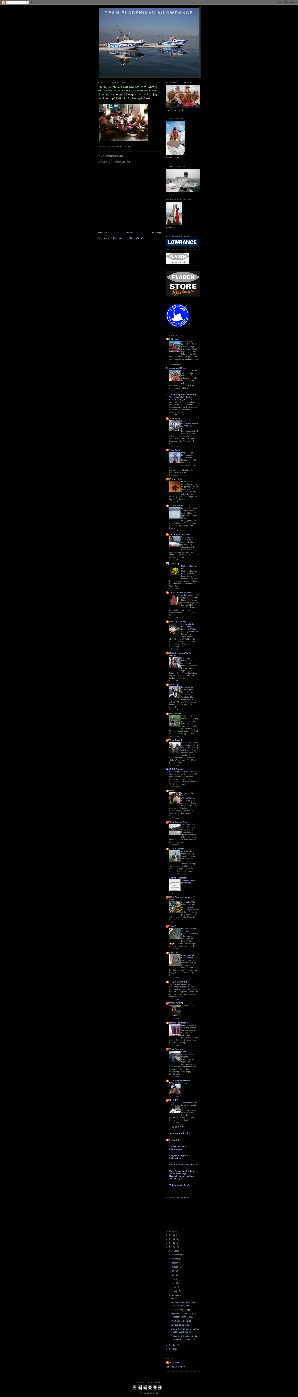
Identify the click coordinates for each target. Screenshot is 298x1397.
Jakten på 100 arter (178, 368)
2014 (171, 1239)
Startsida (131, 232)
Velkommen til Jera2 (179, 1185)
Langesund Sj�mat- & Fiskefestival (180, 1156)
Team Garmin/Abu (178, 982)
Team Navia (174, 1362)
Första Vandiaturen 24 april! (181, 772)
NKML (172, 791)
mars (174, 1287)
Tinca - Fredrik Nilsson (180, 592)
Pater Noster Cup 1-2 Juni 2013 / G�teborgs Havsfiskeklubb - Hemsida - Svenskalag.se (182, 1175)
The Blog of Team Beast (180, 534)
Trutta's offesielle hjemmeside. (177, 1147)
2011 (171, 1251)
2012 (171, 1247)
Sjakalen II (174, 1140)
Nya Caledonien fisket (181, 1321)
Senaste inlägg (104, 232)
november (176, 1255)
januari (175, 1295)
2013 (171, 1243)
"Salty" (172, 926)
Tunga (174, 1298)
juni (174, 1275)
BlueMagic (174, 685)
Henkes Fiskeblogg (178, 1023)
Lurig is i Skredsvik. (189, 508)
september (177, 1263)
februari (175, 1291)
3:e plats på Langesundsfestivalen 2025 (189, 423)
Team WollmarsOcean (179, 1081)
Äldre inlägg (156, 232)
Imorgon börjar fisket (180, 1325)
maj (174, 1279)
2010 (171, 1345)
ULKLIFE (173, 1100)
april (174, 1283)
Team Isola (174, 450)
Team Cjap (174, 563)
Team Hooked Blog (178, 822)
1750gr (184, 1083)
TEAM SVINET (176, 1003)
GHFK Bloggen (176, 769)
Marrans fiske (175, 479)
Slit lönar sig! (187, 716)
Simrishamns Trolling (179, 1133)
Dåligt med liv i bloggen (181, 1310)
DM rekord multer (188, 929)
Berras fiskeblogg (177, 621)
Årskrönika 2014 (188, 902)
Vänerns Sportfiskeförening (182, 394)
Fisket (184, 482)
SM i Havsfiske (175, 984)
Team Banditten (176, 849)
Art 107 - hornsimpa (189, 370)
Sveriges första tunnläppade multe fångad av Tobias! (189, 626)
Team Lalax (174, 418)
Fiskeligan (174, 339)
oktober (175, 1259)
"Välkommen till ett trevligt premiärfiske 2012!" (189, 1105)
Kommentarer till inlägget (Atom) (127, 238)
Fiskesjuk (173, 953)
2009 (171, 1349)
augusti (175, 1267)
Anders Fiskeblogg (178, 878)
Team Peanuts (176, 506)
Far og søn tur (187, 687)
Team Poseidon (176, 740)
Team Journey (176, 1049)
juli (173, 1271)
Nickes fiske (175, 714)
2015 (171, 1235)
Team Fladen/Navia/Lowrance (149, 12)
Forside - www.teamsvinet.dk (183, 1164)
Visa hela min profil (176, 1367)
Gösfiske (185, 1025)
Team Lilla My (176, 1127)
